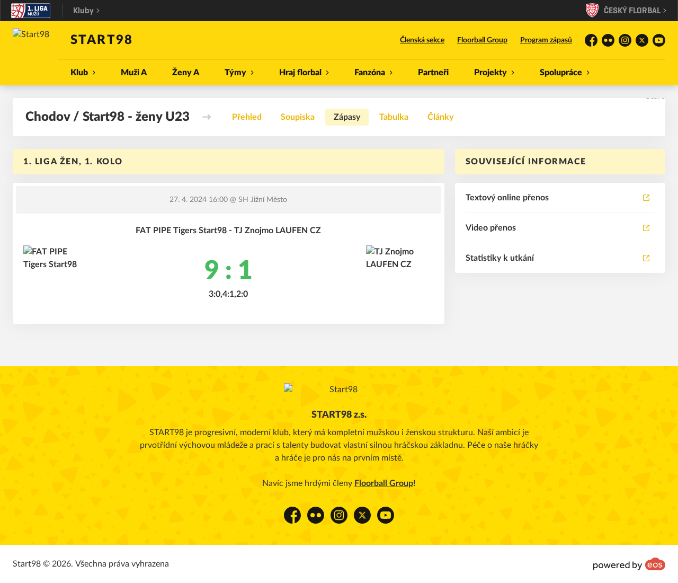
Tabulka (393, 117)
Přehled (247, 117)
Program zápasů (546, 40)
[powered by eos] (629, 564)
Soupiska (298, 117)
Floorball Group (482, 40)
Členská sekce (422, 40)
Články (440, 117)
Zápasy (347, 117)
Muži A (134, 72)
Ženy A (185, 72)
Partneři (433, 72)
